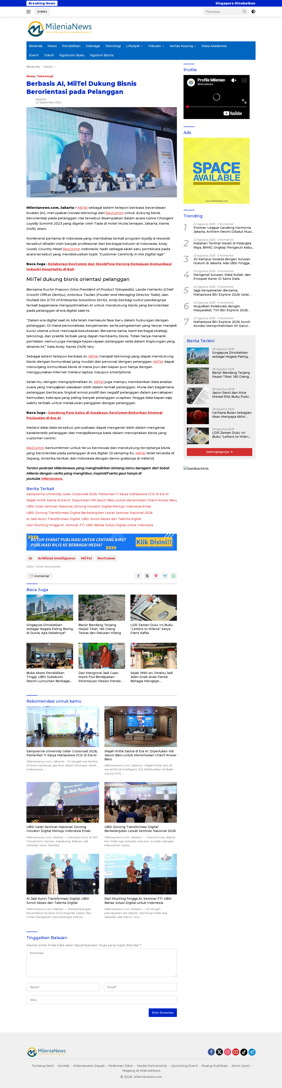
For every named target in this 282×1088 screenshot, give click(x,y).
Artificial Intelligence (56, 558)
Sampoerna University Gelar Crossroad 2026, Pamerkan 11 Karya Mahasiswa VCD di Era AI (97, 494)
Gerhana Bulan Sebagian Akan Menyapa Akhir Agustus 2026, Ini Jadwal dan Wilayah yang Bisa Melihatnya (232, 415)
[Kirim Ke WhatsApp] (173, 576)
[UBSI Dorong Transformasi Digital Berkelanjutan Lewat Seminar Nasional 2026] (140, 802)
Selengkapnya (218, 452)
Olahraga (93, 46)
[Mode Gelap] (253, 11)
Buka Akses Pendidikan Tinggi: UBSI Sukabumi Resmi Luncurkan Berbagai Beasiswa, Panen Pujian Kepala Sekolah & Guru (48, 677)
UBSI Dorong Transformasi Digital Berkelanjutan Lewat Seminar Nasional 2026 (89, 513)
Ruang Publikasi (215, 1066)
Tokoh (49, 55)
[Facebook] (211, 1052)
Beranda (35, 46)
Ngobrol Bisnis (102, 55)
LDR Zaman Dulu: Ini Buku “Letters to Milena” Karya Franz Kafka (151, 629)
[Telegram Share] (164, 576)
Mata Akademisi (214, 46)
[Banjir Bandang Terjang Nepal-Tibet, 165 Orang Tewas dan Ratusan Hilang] (101, 608)
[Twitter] (219, 1052)
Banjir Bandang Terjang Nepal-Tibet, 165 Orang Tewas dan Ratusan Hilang (99, 629)
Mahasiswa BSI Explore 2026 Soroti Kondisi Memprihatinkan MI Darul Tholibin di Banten (221, 324)
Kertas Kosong (181, 46)
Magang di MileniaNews (141, 1071)
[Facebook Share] (138, 576)
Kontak (63, 1066)
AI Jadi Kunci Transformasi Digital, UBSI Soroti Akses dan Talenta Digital (83, 519)
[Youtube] (235, 1052)
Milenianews (51, 478)
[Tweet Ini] (147, 576)
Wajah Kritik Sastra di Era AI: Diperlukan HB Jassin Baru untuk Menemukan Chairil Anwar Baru (101, 500)
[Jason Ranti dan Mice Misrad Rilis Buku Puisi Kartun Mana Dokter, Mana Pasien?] (198, 396)
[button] (244, 11)
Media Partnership (152, 1066)
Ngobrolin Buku (72, 55)
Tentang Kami (43, 1066)
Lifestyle (133, 46)
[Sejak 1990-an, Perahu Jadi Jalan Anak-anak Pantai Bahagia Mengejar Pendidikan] (153, 656)
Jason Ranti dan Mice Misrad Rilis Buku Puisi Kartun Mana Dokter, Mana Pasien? (230, 395)
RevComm (115, 213)
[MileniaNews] (59, 29)
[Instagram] (227, 1052)
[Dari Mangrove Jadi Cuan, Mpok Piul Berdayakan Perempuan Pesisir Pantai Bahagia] (101, 656)
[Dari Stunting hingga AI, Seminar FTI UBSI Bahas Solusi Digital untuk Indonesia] (140, 874)
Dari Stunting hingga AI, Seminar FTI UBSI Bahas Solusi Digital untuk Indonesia (89, 525)
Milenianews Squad (88, 1066)
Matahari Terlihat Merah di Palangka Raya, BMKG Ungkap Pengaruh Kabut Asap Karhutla (223, 245)
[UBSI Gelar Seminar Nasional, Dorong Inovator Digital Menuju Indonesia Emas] (62, 802)
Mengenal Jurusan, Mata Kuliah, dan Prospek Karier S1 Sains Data (222, 277)
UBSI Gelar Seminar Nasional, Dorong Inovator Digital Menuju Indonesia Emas (88, 506)
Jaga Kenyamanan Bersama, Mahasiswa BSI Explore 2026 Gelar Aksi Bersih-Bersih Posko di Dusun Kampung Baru (221, 292)
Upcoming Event (184, 1066)
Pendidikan (71, 46)
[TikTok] (243, 1052)
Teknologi (113, 46)
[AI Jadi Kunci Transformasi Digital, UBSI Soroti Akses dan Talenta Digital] (62, 874)
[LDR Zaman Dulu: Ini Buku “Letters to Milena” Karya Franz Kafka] (153, 608)
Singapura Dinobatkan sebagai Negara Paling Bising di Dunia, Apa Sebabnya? (211, 3)
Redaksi (41, 99)
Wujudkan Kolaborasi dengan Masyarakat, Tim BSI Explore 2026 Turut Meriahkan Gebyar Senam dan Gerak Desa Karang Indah (222, 308)
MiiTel (83, 207)
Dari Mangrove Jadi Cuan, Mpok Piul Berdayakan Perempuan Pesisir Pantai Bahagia (99, 677)
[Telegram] (252, 1052)
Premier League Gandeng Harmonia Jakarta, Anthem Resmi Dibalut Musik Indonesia (223, 230)
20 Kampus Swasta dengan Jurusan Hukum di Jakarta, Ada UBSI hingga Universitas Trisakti (221, 261)
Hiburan (154, 46)
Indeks (42, 11)
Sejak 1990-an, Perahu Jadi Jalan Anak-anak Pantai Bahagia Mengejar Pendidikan (151, 677)
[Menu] (29, 11)
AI (30, 558)
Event (34, 55)
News (52, 46)
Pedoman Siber (120, 1066)
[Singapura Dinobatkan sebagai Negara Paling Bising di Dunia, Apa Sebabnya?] (49, 608)
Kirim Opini (241, 1066)
